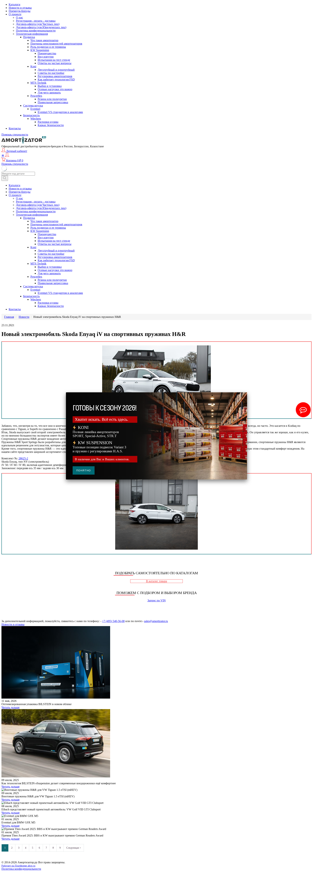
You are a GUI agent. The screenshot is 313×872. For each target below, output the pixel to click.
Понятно (83, 470)
